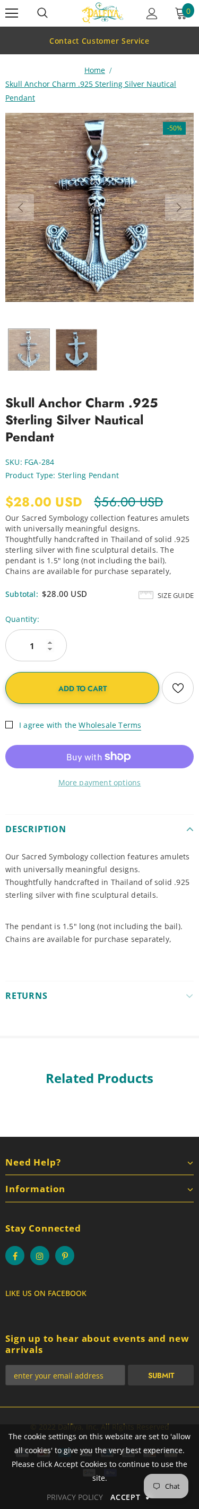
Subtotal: (21, 594)
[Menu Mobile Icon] (11, 13)
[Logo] (102, 13)
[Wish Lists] (178, 688)
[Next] (178, 207)
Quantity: (22, 619)
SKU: (13, 462)
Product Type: (30, 475)
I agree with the (47, 725)
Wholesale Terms (110, 725)
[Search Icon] (42, 13)
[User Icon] (152, 13)
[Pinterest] (64, 1255)
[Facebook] (14, 1255)
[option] (99, 40)
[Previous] (20, 207)
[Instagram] (39, 1255)
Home (94, 70)
